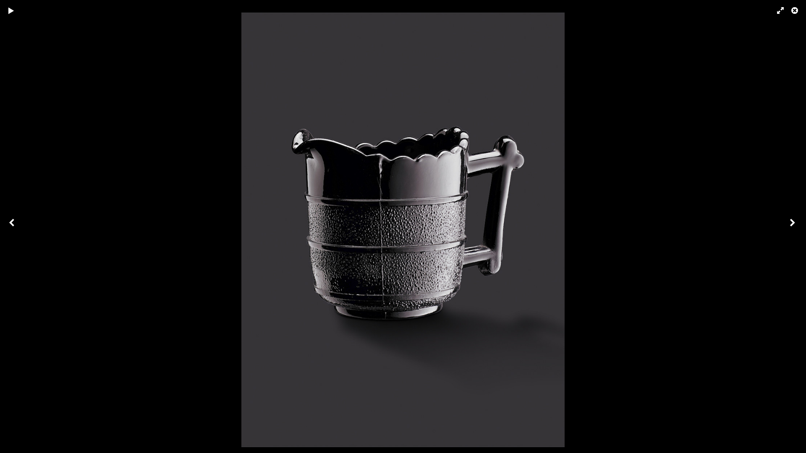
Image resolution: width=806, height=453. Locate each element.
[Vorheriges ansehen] (12, 226)
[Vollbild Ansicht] (776, 10)
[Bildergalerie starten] (11, 10)
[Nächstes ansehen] (793, 226)
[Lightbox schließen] (795, 10)
